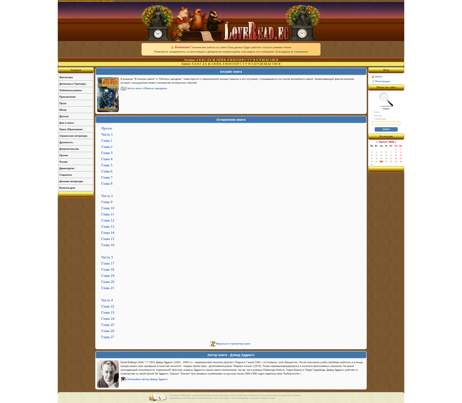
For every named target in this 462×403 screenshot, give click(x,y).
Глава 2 (106, 147)
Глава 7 (106, 177)
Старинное (65, 174)
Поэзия (63, 161)
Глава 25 (107, 325)
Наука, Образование (70, 129)
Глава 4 (106, 159)
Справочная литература (73, 135)
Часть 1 (107, 134)
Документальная (69, 148)
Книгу (377, 112)
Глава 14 (107, 233)
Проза (62, 103)
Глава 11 (107, 214)
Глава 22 (107, 306)
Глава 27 (107, 337)
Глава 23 (107, 312)
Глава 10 (107, 208)
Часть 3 (107, 257)
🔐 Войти (376, 76)
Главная (76, 69)
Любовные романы (70, 90)
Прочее (63, 155)
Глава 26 (107, 331)
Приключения (67, 96)
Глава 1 (106, 140)
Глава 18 (107, 269)
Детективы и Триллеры (72, 83)
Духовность (66, 142)
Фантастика (66, 77)
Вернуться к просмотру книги (233, 343)
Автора (378, 115)
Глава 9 (106, 202)
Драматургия (66, 168)
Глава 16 (107, 245)
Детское (64, 116)
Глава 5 (106, 165)
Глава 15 (107, 239)
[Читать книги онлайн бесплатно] (231, 40)
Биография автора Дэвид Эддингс (147, 379)
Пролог (106, 128)
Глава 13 (107, 226)
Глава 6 (106, 171)
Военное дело (67, 187)
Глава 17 (107, 263)
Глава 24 (107, 318)
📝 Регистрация (380, 81)
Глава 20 (107, 282)
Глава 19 (107, 276)
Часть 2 (107, 196)
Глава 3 (106, 153)
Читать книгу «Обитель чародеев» (147, 88)
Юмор (62, 109)
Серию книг (380, 119)
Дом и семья (66, 122)
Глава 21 (107, 288)
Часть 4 (107, 300)
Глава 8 (106, 183)
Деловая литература (71, 181)
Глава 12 (107, 220)
